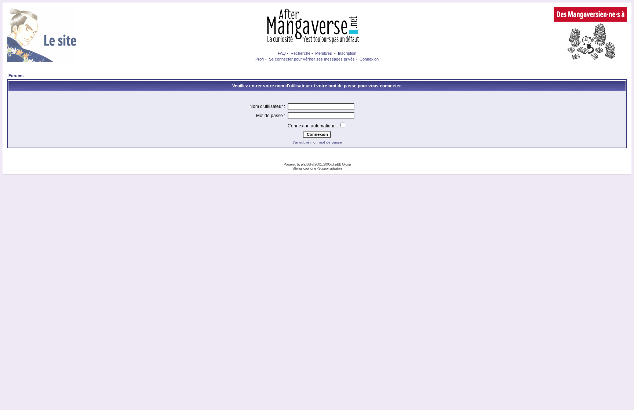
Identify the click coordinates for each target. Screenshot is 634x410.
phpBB (306, 164)
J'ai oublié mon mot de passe (317, 142)
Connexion (369, 59)
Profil (259, 59)
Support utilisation (330, 168)
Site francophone (304, 168)
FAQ (282, 53)
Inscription (347, 53)
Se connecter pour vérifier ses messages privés (312, 59)
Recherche (300, 53)
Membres (323, 53)
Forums (15, 75)
